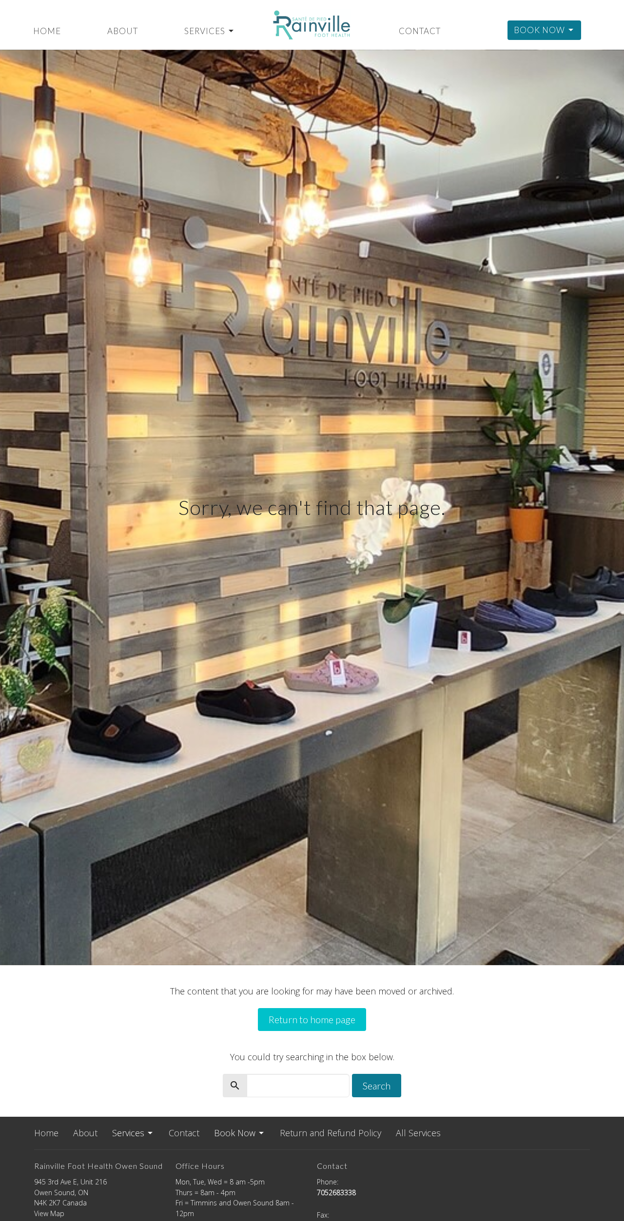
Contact (420, 31)
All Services (418, 1133)
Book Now (539, 30)
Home (47, 31)
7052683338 (336, 1192)
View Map (49, 1213)
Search (376, 1085)
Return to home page (312, 1019)
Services (204, 31)
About (122, 31)
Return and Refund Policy (330, 1133)
